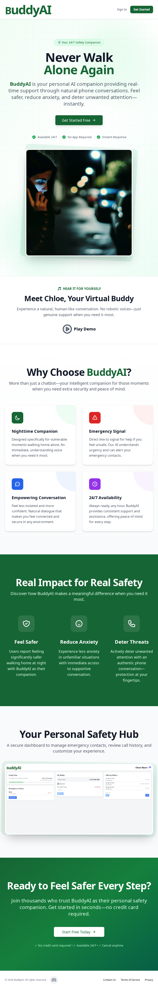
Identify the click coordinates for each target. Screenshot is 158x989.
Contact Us (109, 980)
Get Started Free (76, 120)
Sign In (122, 9)
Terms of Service (130, 980)
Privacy (149, 980)
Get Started (142, 9)
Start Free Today (76, 931)
